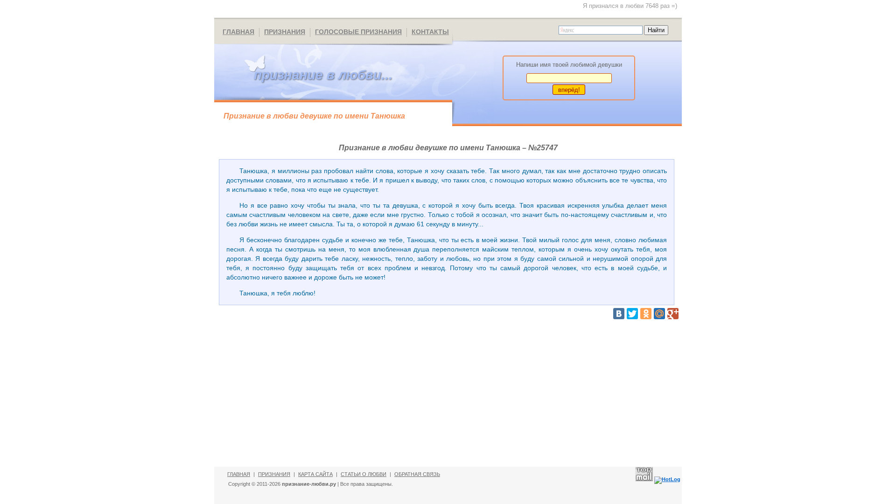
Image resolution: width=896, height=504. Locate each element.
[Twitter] (632, 313)
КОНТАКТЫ (430, 31)
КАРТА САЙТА (315, 474)
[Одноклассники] (645, 313)
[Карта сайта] (229, 9)
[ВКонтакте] (618, 313)
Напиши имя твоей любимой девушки (569, 64)
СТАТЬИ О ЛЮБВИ (363, 474)
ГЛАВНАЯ (238, 31)
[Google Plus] (673, 313)
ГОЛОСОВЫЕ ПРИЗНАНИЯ (358, 31)
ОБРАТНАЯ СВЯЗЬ (417, 474)
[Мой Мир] (659, 313)
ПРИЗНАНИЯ (284, 31)
